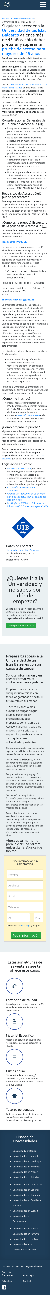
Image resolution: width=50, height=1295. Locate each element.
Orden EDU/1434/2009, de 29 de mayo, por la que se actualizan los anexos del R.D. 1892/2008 (26, 496)
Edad (38, 918)
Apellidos (13, 885)
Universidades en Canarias (26, 1189)
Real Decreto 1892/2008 (19, 468)
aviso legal (25, 925)
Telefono (13, 907)
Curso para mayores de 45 (21, 625)
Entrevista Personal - (18, 299)
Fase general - (14, 241)
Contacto (27, 1281)
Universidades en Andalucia (27, 1166)
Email (11, 896)
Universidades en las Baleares (28, 1184)
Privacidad (7, 1281)
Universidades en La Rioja (25, 1239)
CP (9, 918)
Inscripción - (28, 415)
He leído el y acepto (24, 925)
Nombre (13, 874)
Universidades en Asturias (26, 1177)
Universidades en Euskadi (25, 1210)
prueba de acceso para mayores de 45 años (23, 51)
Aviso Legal (28, 1275)
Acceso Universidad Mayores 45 (18, 18)
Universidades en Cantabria (27, 1195)
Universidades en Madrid (25, 1156)
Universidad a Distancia (24, 1150)
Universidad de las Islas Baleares (24, 32)
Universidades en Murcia (25, 1228)
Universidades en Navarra (26, 1233)
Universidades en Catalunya (27, 1161)
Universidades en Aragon (25, 1171)
